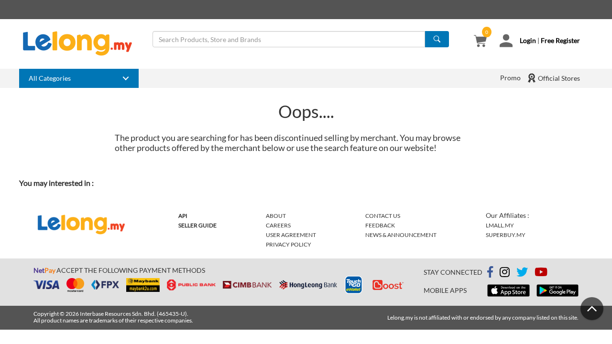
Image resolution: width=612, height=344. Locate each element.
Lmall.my (500, 225)
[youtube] (541, 273)
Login (528, 40)
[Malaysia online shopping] (82, 43)
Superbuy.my (505, 234)
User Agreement (291, 234)
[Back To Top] (591, 308)
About (276, 215)
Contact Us (382, 215)
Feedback (380, 225)
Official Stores (558, 78)
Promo (510, 78)
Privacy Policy (288, 244)
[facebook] (490, 272)
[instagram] (505, 273)
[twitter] (522, 273)
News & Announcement (401, 234)
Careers (278, 225)
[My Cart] (480, 42)
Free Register (560, 40)
